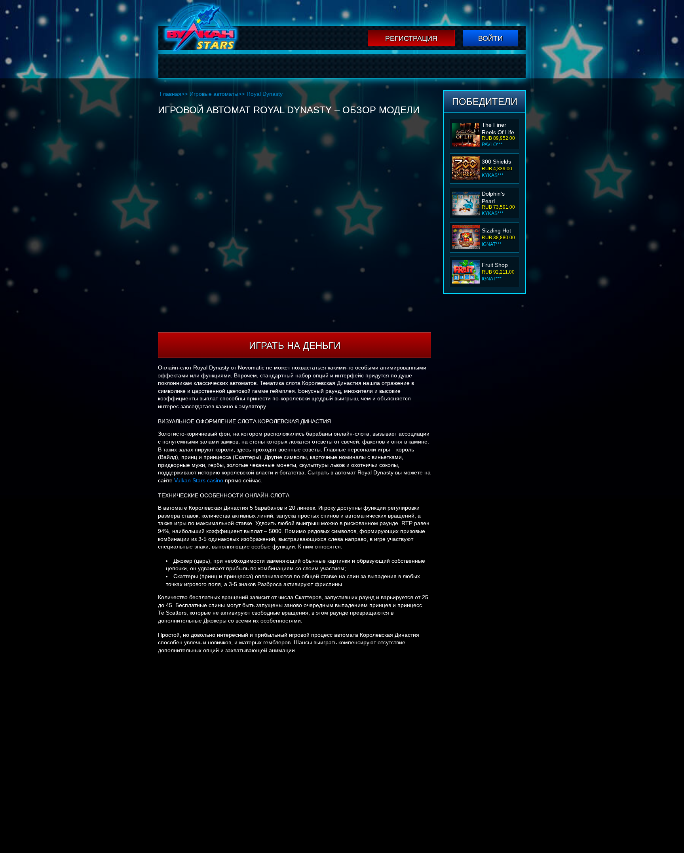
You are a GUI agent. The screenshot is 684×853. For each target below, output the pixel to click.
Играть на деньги (294, 345)
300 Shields (496, 161)
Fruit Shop (495, 265)
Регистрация (411, 38)
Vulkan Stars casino (198, 480)
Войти (490, 38)
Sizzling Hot (496, 230)
